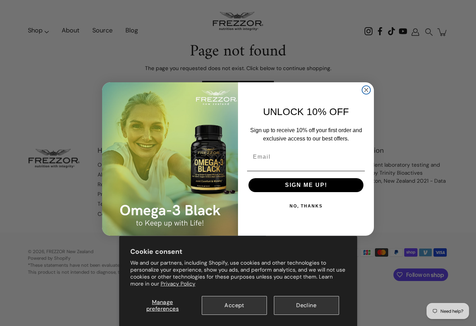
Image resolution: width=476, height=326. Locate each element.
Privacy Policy (178, 283)
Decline (306, 305)
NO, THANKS (306, 206)
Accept (234, 305)
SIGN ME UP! (306, 185)
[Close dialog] (366, 90)
